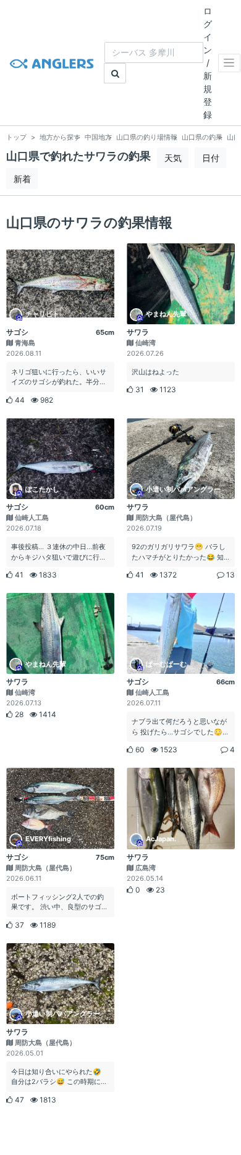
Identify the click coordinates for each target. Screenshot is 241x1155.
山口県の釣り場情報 (146, 137)
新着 (22, 179)
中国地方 (98, 137)
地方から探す (60, 137)
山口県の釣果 (202, 137)
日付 (210, 158)
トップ (16, 137)
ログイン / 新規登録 (207, 63)
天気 (173, 158)
